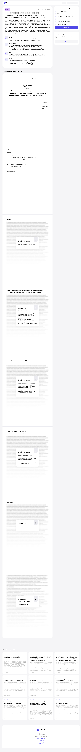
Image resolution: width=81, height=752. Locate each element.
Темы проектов (57, 2)
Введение (9, 152)
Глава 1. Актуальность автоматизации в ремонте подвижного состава (23, 155)
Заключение (9, 169)
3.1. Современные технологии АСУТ (16, 166)
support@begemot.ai (41, 738)
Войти (64, 2)
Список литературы (11, 171)
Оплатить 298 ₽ (66, 27)
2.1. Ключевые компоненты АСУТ (15, 162)
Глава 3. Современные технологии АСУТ (16, 164)
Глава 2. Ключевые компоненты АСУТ (16, 159)
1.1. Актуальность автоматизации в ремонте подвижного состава (22, 157)
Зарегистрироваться (72, 2)
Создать (67, 41)
